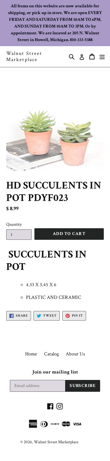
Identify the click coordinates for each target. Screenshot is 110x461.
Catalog (51, 354)
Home (31, 354)
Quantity (14, 224)
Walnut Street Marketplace (24, 56)
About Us (75, 354)
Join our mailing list (55, 372)
